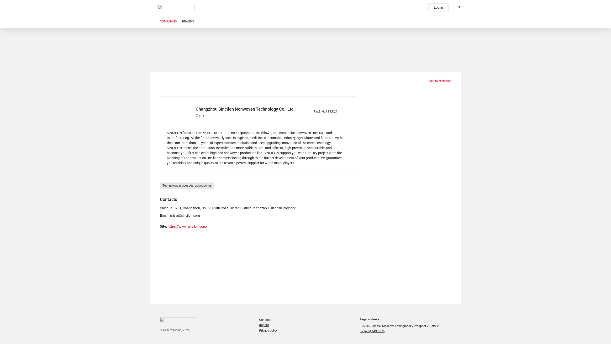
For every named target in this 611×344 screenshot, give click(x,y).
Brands (188, 21)
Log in (438, 7)
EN (458, 7)
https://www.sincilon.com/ (187, 226)
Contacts (265, 320)
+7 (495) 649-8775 (372, 331)
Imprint (264, 325)
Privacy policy (268, 330)
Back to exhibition (439, 81)
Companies (168, 21)
